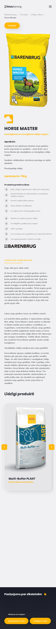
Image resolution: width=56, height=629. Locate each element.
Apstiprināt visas (16, 621)
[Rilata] (12, 6)
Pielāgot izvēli (40, 621)
